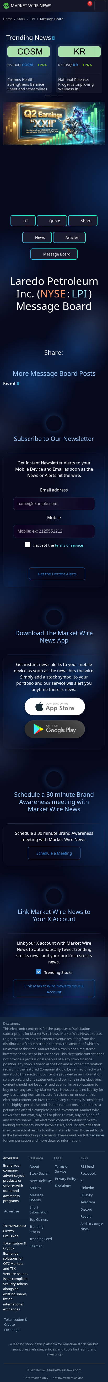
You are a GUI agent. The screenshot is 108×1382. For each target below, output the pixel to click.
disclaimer (96, 1135)
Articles (71, 237)
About (34, 1166)
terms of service (69, 545)
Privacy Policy (65, 1178)
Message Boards (37, 1198)
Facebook (88, 1173)
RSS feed (87, 1166)
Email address (54, 490)
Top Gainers (39, 1219)
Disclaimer (63, 1185)
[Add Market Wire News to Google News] (99, 353)
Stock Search (40, 1173)
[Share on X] (68, 353)
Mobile (54, 517)
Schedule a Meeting (54, 853)
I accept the (58, 545)
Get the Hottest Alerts (57, 573)
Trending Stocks (58, 972)
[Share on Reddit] (78, 353)
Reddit (85, 1216)
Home (7, 19)
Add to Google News (91, 1226)
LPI (32, 19)
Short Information (39, 1210)
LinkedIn (87, 1187)
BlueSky (86, 1195)
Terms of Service (61, 1169)
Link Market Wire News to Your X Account (54, 988)
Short (85, 220)
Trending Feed (41, 1238)
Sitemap (36, 1246)
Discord (86, 1209)
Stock (21, 19)
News (39, 237)
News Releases (41, 1180)
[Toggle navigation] (100, 5)
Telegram (87, 1202)
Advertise (11, 1211)
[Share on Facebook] (89, 353)
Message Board (56, 254)
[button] (75, 5)
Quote (54, 220)
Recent (9, 383)
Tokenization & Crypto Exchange (16, 1324)
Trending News (28, 37)
